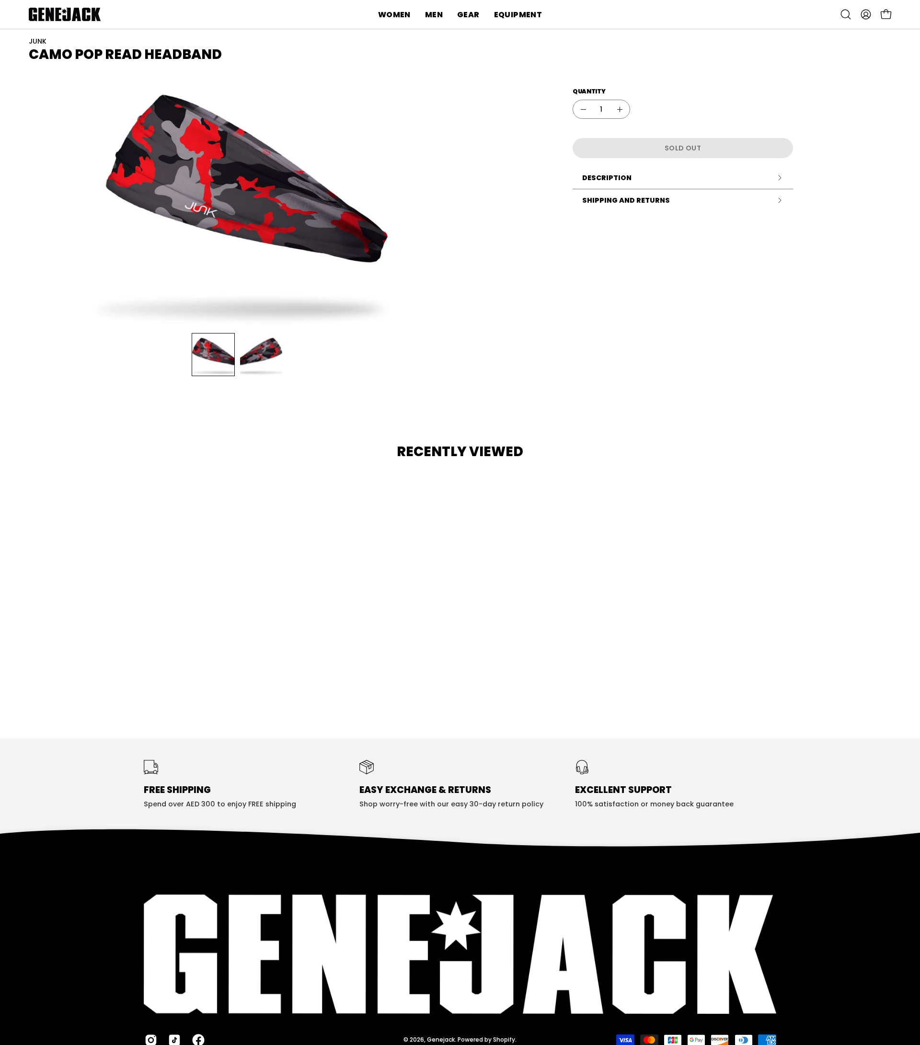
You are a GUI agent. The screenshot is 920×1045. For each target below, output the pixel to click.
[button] (394, 14)
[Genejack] (65, 14)
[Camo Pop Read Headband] (213, 354)
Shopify (504, 1039)
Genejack (441, 1039)
